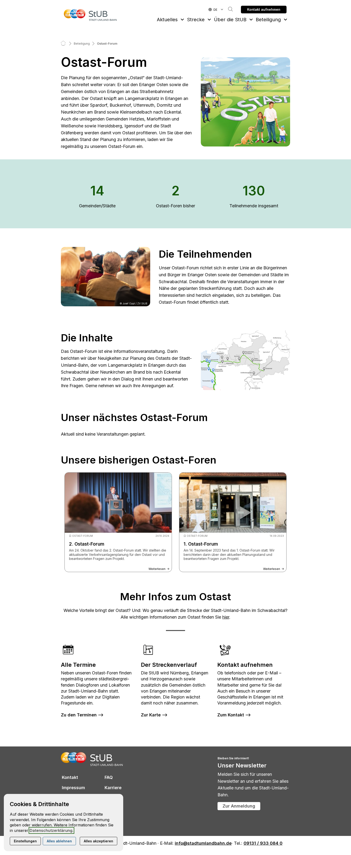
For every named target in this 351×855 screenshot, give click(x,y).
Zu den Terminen (79, 714)
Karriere (113, 787)
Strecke (196, 19)
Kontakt (70, 777)
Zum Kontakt (230, 714)
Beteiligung (268, 19)
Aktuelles (167, 19)
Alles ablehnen (59, 841)
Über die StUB (230, 19)
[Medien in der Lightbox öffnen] (245, 101)
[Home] (63, 43)
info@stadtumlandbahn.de (203, 843)
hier (225, 617)
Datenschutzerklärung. (51, 830)
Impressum (73, 787)
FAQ (109, 777)
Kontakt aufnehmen (263, 9)
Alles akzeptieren (98, 841)
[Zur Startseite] (90, 15)
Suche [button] (228, 9)
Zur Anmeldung (239, 805)
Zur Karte (151, 714)
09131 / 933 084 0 (263, 843)
